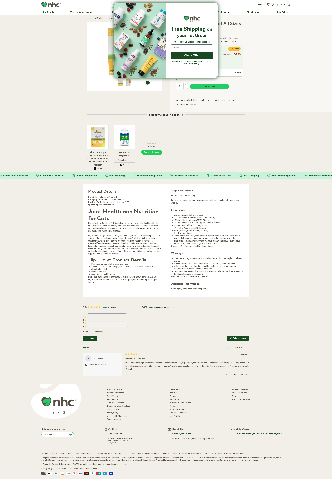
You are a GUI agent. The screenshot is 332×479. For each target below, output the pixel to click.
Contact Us (174, 396)
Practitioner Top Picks (241, 399)
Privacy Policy (112, 413)
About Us (173, 393)
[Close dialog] (214, 6)
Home (89, 18)
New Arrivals (175, 416)
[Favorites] (268, 4)
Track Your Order (114, 396)
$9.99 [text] (99, 168)
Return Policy (112, 399)
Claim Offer (192, 55)
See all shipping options (224, 100)
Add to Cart (209, 86)
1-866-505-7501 (116, 433)
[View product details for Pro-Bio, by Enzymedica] (124, 137)
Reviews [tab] (87, 331)
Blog (234, 396)
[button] (124, 160)
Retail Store (174, 399)
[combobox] (124, 160)
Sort (229, 347)
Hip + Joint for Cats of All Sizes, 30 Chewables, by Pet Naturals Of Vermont (98, 158)
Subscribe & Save (177, 409)
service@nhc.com (181, 433)
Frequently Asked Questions (118, 406)
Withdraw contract (115, 419)
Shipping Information (115, 393)
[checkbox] (95, 168)
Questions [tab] (99, 331)
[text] (166, 114)
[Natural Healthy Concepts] (51, 4)
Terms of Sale (113, 409)
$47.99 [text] (126, 165)
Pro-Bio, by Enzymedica (124, 154)
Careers (173, 406)
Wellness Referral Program (180, 403)
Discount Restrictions (179, 413)
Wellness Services (239, 393)
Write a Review (240, 339)
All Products (100, 18)
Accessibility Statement (117, 416)
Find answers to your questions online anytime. (259, 433)
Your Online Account (115, 403)
